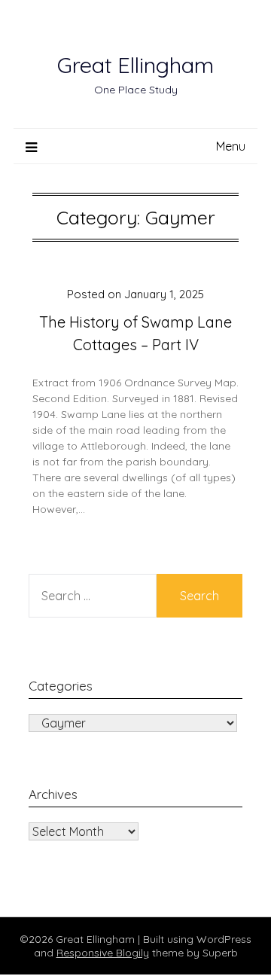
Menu (230, 146)
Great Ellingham (135, 64)
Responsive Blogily (102, 952)
